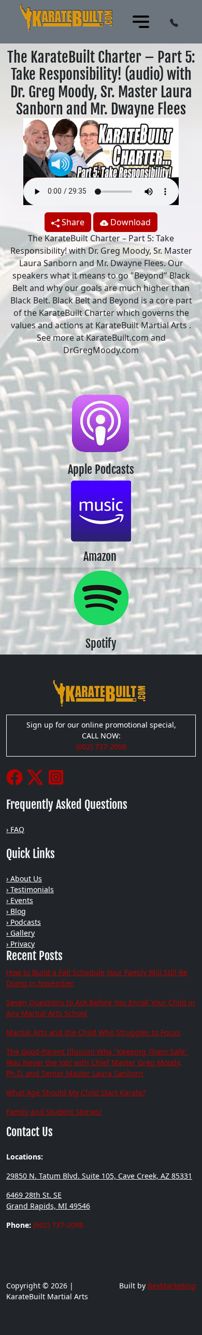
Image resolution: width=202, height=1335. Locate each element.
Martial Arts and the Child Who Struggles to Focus (93, 1032)
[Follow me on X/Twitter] (35, 776)
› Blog (16, 911)
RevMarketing (172, 1285)
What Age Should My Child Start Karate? (76, 1092)
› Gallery (20, 933)
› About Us (24, 878)
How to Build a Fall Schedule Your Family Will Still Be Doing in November (96, 977)
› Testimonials (30, 889)
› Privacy (20, 944)
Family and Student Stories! (54, 1111)
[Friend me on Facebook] (14, 776)
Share (72, 222)
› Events (19, 900)
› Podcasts (23, 922)
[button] (174, 22)
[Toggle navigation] (141, 21)
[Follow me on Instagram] (56, 776)
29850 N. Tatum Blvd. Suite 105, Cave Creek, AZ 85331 (99, 1176)
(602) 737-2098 (101, 746)
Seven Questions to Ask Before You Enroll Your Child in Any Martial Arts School (100, 1007)
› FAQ (15, 829)
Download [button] (129, 222)
